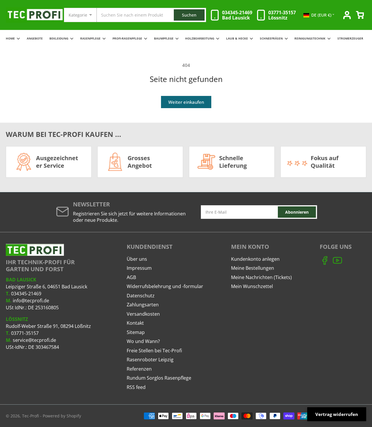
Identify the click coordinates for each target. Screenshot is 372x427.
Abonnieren (297, 212)
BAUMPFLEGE (164, 38)
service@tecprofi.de (34, 340)
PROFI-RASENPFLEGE (127, 38)
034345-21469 (26, 293)
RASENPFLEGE (90, 38)
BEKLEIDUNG (58, 38)
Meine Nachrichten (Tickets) (261, 277)
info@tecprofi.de (31, 300)
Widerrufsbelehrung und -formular (165, 286)
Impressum (139, 268)
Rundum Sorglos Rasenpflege (159, 378)
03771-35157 (25, 333)
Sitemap (136, 332)
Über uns (137, 259)
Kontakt (135, 323)
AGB (131, 277)
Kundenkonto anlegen (255, 259)
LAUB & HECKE (237, 38)
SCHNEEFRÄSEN (271, 38)
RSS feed (136, 387)
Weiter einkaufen (186, 102)
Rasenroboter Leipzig (150, 359)
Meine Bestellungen (252, 268)
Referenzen (139, 369)
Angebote (35, 38)
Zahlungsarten (143, 304)
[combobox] (151, 15)
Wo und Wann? (143, 341)
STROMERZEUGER (350, 38)
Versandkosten (143, 314)
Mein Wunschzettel (252, 286)
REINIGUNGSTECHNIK (310, 38)
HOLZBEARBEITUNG (199, 38)
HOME (10, 38)
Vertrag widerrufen (336, 414)
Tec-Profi (30, 416)
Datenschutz (141, 295)
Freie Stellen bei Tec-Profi (154, 350)
